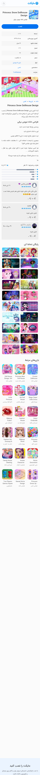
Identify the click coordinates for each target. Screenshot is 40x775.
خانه (37, 101)
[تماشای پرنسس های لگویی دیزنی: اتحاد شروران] (11, 285)
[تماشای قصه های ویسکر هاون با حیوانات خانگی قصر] (11, 274)
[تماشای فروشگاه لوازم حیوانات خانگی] (29, 328)
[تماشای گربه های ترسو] (11, 263)
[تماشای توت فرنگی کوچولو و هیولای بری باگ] (29, 317)
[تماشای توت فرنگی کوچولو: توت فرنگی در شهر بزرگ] (29, 296)
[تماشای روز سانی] (11, 339)
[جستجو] (4, 3)
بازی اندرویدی (17, 63)
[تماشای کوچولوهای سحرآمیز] (11, 350)
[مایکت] (33, 4)
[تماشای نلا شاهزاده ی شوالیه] (11, 328)
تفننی (19, 67)
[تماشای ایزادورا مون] (29, 307)
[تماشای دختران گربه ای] (29, 274)
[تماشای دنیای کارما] (29, 263)
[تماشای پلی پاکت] (29, 253)
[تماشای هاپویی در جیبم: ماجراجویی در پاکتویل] (29, 350)
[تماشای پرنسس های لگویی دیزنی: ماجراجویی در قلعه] (11, 296)
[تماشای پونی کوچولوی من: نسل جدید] (11, 307)
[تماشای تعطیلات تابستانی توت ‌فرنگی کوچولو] (29, 339)
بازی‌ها (31, 101)
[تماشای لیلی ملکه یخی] (11, 317)
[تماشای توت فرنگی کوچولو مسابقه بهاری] (11, 253)
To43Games (17, 72)
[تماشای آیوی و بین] (29, 285)
